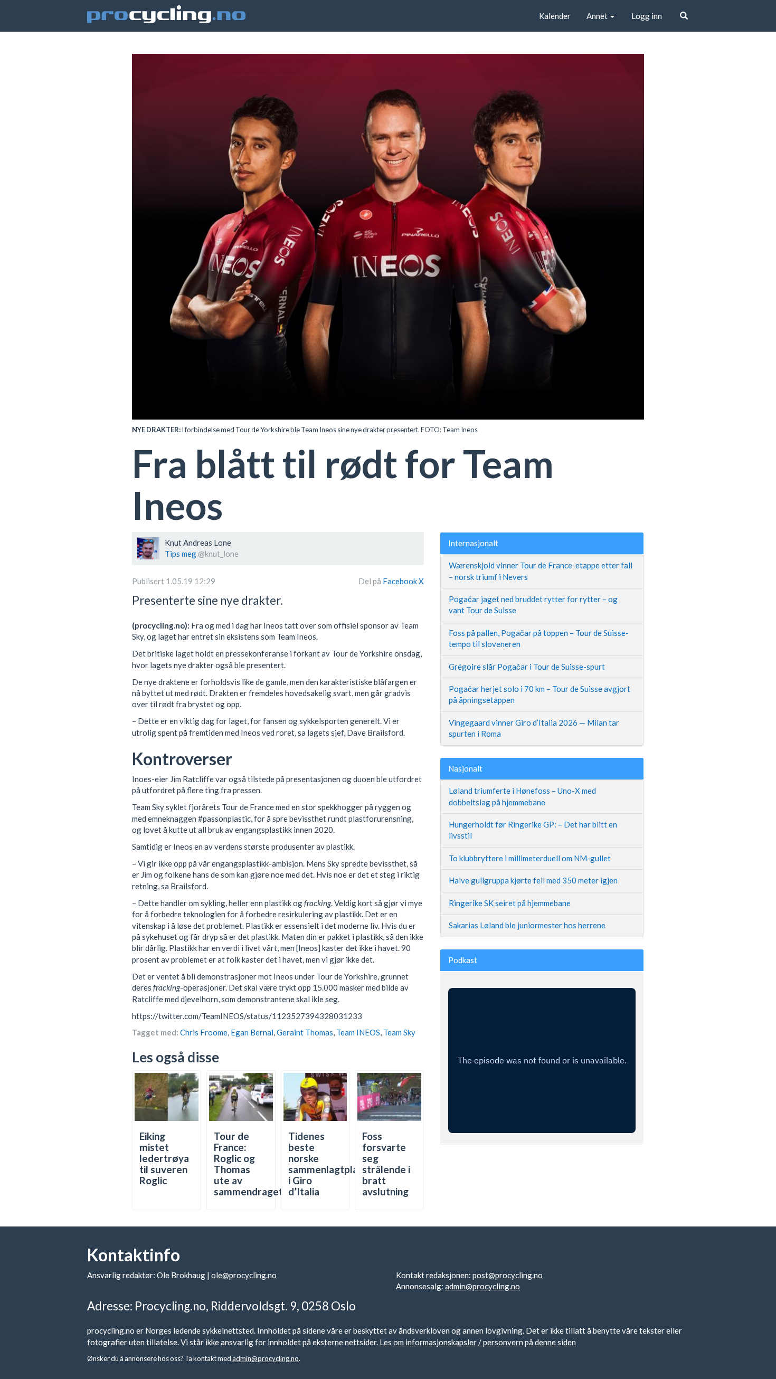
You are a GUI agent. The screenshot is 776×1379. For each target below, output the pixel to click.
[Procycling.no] (166, 16)
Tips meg (180, 553)
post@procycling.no (507, 1275)
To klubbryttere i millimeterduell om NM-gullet (530, 858)
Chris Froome (204, 1032)
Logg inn (646, 16)
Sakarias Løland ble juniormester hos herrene (527, 925)
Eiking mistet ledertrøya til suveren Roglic (164, 1158)
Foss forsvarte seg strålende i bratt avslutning (386, 1163)
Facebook (401, 581)
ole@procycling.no (244, 1275)
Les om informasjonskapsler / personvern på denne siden (478, 1342)
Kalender (555, 16)
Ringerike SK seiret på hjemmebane (510, 903)
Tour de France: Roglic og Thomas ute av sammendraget (248, 1163)
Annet (597, 16)
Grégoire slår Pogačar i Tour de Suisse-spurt (527, 666)
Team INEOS (358, 1032)
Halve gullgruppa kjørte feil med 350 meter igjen (533, 880)
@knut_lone (218, 553)
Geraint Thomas (305, 1032)
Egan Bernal (252, 1032)
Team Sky (399, 1032)
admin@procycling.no (482, 1286)
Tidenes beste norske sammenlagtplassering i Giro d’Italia (339, 1163)
